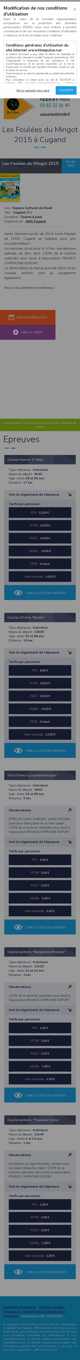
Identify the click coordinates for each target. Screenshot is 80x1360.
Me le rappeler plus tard (32, 91)
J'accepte (66, 90)
